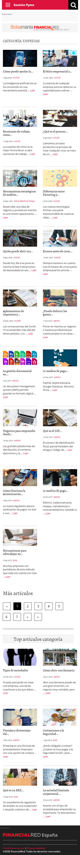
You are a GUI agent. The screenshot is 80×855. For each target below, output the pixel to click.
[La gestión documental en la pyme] (20, 357)
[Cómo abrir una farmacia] (60, 657)
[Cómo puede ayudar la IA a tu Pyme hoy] (20, 58)
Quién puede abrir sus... (18, 251)
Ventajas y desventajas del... (16, 732)
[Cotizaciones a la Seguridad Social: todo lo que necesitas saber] (60, 717)
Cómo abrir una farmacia (58, 670)
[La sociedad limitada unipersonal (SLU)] (60, 777)
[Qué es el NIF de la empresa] (60, 417)
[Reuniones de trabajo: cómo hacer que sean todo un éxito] (20, 118)
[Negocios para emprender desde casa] (20, 417)
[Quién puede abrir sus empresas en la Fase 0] (20, 238)
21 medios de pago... (55, 490)
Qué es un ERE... (13, 790)
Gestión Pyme (24, 5)
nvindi (16, 77)
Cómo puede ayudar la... (18, 71)
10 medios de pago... (55, 370)
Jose (15, 560)
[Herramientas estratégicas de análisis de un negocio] (20, 178)
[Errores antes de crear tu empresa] (60, 238)
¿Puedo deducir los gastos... (55, 313)
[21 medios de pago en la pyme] (60, 477)
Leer (32, 90)
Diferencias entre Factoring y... (54, 193)
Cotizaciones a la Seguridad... (53, 732)
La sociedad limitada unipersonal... (56, 792)
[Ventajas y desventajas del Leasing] (20, 717)
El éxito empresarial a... (57, 71)
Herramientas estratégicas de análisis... (19, 193)
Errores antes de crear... (57, 251)
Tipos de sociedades (15, 670)
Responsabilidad (36, 848)
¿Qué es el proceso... (55, 131)
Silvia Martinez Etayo (24, 201)
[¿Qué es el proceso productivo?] (60, 118)
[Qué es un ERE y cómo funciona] (20, 777)
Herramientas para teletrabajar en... (14, 552)
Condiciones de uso (13, 848)
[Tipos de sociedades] (20, 657)
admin (56, 320)
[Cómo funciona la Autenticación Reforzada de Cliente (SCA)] (20, 477)
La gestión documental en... (17, 372)
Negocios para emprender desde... (19, 432)
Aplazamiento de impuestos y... (13, 313)
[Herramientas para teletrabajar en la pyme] (20, 537)
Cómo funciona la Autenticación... (14, 492)
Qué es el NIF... (52, 430)
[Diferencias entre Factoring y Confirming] (60, 178)
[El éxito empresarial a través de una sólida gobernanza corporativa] (60, 58)
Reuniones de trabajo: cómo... (16, 133)
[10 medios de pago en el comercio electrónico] (60, 357)
